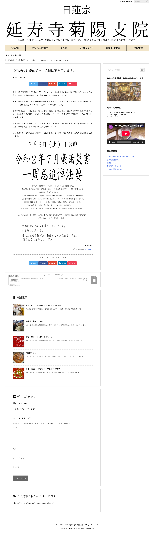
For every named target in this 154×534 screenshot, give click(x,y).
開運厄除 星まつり (114, 166)
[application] (126, 133)
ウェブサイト (17, 467)
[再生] (110, 142)
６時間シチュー (32, 353)
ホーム (10, 55)
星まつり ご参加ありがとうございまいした (44, 305)
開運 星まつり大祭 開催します (39, 337)
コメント (16, 427)
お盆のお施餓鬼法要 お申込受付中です (120, 156)
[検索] (147, 1)
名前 (15, 449)
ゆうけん (88, 249)
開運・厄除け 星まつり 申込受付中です (43, 369)
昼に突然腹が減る (113, 160)
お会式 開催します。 (115, 169)
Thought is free (89, 528)
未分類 (19, 55)
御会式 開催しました (35, 321)
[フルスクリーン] (142, 142)
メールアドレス (19, 458)
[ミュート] (138, 142)
